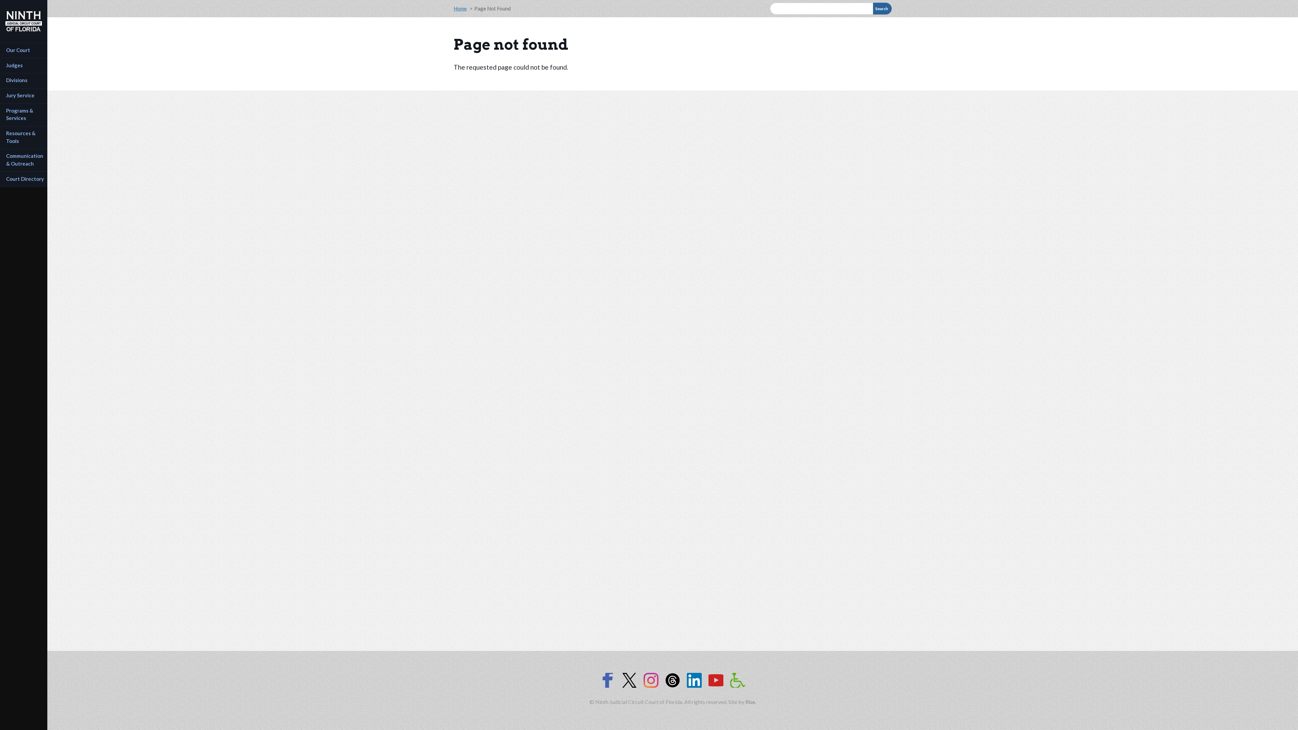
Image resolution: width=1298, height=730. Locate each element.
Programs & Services (20, 114)
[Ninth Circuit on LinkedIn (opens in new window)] (694, 680)
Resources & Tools (21, 137)
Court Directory (25, 179)
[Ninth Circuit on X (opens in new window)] (629, 680)
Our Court (18, 50)
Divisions (16, 80)
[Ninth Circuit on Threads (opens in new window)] (672, 680)
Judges (14, 65)
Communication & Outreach (25, 160)
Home (460, 8)
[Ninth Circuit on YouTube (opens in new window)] (715, 680)
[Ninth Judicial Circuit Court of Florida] (23, 21)
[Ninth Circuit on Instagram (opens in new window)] (651, 680)
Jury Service (20, 95)
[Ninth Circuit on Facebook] (607, 680)
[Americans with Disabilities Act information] (737, 680)
